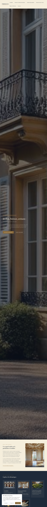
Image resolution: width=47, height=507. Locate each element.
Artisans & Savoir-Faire (40, 2)
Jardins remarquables (19, 232)
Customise (6, 503)
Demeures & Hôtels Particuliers (20, 2)
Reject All (12, 503)
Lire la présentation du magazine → (8, 465)
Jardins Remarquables (30, 2)
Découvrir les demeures (8, 232)
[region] (12, 499)
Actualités (11, 2)
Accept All (18, 503)
